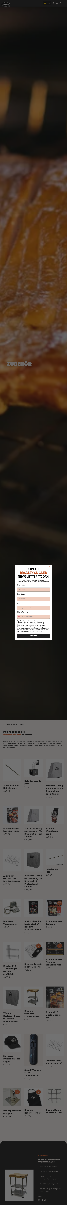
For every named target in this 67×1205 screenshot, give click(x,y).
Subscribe (33, 635)
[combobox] (20, 617)
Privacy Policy (34, 631)
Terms (41, 631)
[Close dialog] (50, 566)
